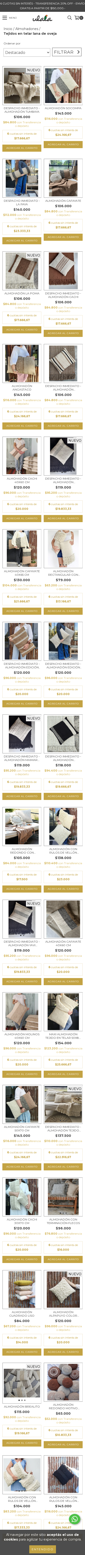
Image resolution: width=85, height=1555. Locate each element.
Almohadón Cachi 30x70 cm (22, 1221)
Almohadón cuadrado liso (21, 1313)
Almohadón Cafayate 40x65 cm (22, 572)
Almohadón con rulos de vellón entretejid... (63, 850)
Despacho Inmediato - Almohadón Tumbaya (22, 109)
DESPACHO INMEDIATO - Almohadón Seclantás (63, 387)
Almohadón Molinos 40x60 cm (21, 1036)
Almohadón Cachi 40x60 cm (22, 480)
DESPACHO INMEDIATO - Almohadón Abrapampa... (63, 480)
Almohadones (26, 29)
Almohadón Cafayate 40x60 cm (63, 943)
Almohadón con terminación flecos (63, 1221)
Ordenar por (12, 43)
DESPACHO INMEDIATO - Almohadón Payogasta (63, 758)
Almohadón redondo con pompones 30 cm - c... (22, 850)
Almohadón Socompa (63, 108)
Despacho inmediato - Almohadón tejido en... (63, 1128)
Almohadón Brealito (22, 1406)
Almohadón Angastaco (22, 387)
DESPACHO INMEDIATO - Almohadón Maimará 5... (22, 758)
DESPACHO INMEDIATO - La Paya (22, 202)
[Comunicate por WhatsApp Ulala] (74, 1519)
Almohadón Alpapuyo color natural (63, 1313)
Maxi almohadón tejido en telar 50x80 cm (63, 1036)
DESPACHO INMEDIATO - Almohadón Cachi (63, 295)
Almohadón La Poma (21, 293)
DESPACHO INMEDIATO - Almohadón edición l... (22, 665)
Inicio (8, 29)
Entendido (43, 1549)
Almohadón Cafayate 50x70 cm (22, 1128)
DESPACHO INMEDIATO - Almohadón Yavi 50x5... (22, 943)
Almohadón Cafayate (63, 200)
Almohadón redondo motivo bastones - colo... (63, 1406)
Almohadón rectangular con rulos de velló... (63, 572)
